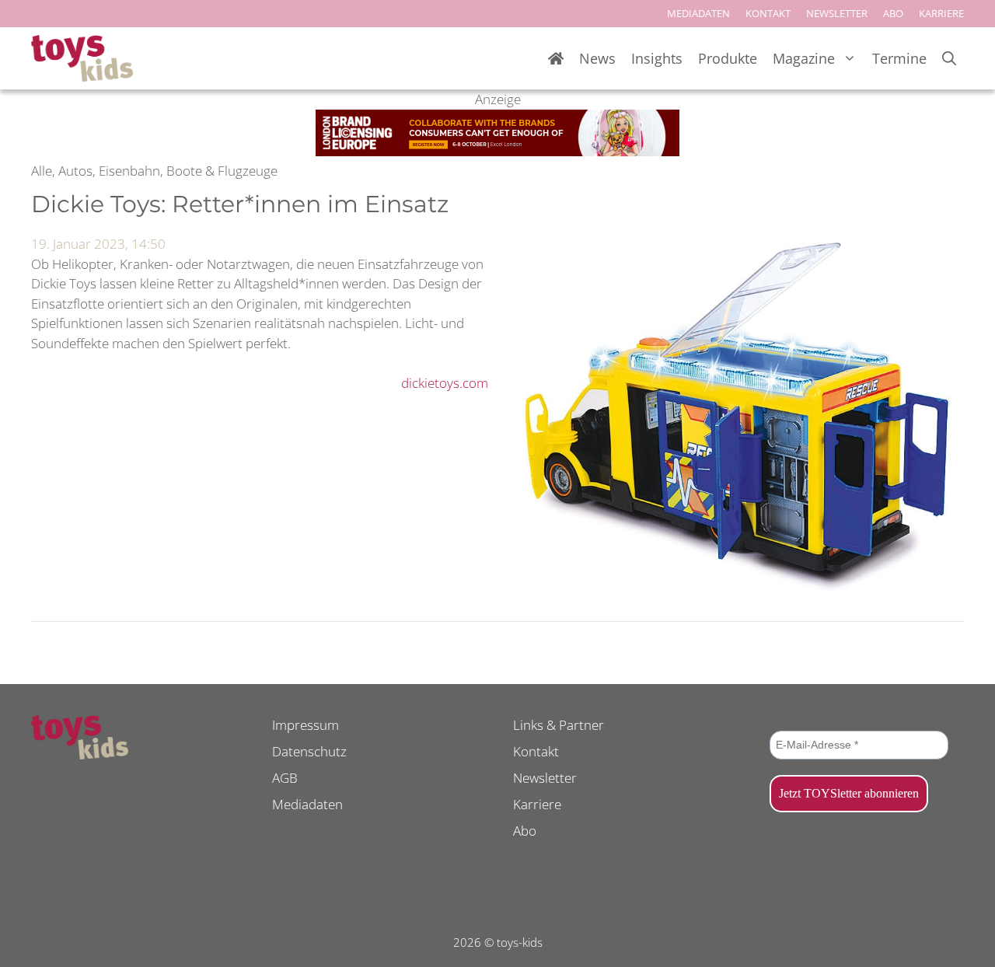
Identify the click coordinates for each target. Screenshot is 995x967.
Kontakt (536, 751)
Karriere (537, 804)
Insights (657, 58)
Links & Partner (558, 725)
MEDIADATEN (698, 13)
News (597, 58)
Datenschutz (309, 751)
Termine (899, 58)
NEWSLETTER (837, 13)
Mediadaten (307, 804)
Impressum (305, 725)
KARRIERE (941, 13)
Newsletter (545, 778)
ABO (893, 13)
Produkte (727, 58)
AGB (285, 778)
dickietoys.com (444, 383)
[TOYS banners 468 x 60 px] (497, 151)
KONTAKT (768, 13)
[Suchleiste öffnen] (949, 59)
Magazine (804, 58)
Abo (524, 831)
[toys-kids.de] (82, 58)
